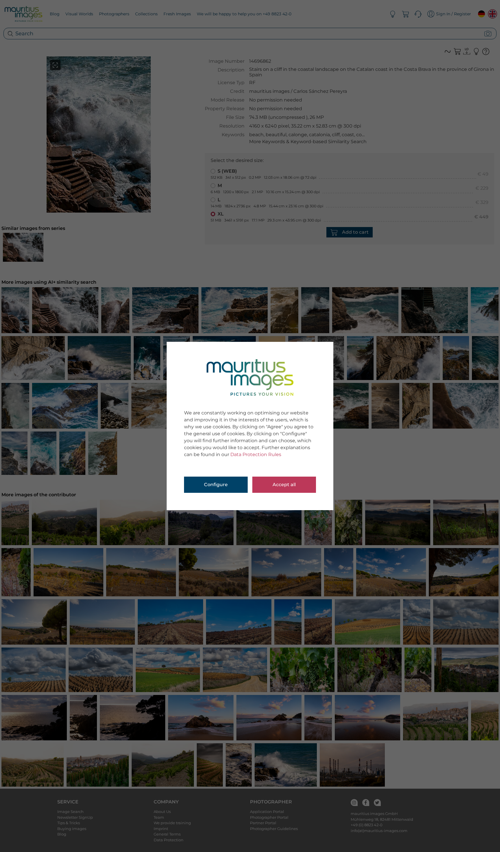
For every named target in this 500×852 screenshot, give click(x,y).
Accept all (284, 484)
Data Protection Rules (255, 454)
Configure (216, 484)
